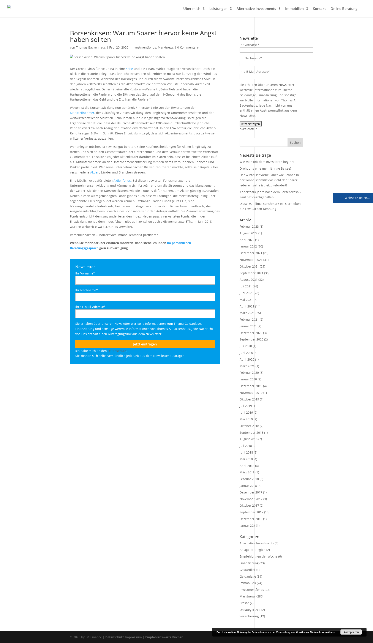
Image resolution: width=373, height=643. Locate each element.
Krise (129, 69)
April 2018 (247, 466)
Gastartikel (247, 570)
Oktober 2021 (249, 266)
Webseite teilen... (357, 198)
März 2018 (247, 472)
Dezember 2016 (251, 519)
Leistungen (218, 9)
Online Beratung (343, 9)
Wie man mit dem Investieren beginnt (267, 162)
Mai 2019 (246, 419)
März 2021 (247, 313)
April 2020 (247, 359)
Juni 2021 (246, 293)
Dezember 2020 (251, 333)
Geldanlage (248, 576)
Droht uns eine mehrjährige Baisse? (265, 168)
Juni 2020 (246, 353)
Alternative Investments (256, 9)
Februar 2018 (249, 479)
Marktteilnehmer (82, 113)
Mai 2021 (246, 300)
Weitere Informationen (322, 632)
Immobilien (294, 9)
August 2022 (249, 233)
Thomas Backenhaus (91, 47)
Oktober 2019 (249, 399)
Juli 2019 (246, 406)
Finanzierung (249, 563)
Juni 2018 (246, 452)
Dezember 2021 (251, 253)
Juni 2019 (246, 412)
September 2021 (251, 273)
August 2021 (249, 279)
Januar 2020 (248, 379)
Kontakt (319, 9)
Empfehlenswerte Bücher (164, 637)
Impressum (133, 637)
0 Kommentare (188, 47)
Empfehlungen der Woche (258, 556)
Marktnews (166, 47)
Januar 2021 (248, 326)
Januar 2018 (248, 486)
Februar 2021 (249, 319)
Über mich (191, 9)
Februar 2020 (249, 372)
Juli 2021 (246, 286)
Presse (244, 603)
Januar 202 (247, 525)
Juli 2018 (246, 446)
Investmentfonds (144, 47)
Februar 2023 (249, 226)
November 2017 (251, 499)
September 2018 (251, 432)
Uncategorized (250, 610)
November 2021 (251, 260)
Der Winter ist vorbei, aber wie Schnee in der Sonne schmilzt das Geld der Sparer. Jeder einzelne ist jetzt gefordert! (269, 180)
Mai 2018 (246, 459)
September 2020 (251, 339)
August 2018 (249, 439)
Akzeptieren (351, 632)
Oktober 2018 (249, 426)
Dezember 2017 (251, 492)
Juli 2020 (246, 346)
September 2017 (251, 512)
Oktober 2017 (249, 505)
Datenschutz (117, 351)
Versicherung (249, 616)
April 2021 (247, 306)
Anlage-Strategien (253, 550)
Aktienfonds (122, 180)
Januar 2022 (248, 246)
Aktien (94, 172)
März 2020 (247, 366)
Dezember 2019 (251, 386)
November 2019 (251, 393)
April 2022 (247, 240)
